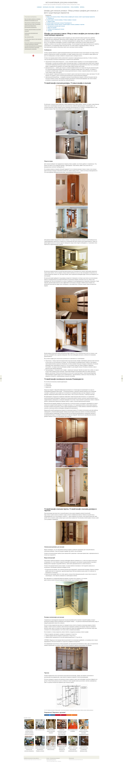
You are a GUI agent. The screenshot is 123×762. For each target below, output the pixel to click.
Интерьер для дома (48, 7)
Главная (39, 7)
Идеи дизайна (75, 7)
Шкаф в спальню (77, 710)
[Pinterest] (60, 715)
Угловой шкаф (72, 710)
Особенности (51, 18)
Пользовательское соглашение (55, 758)
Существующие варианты (65, 710)
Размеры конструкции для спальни (56, 29)
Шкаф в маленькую (90, 710)
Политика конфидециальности (51, 759)
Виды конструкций (52, 27)
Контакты (48, 758)
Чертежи (50, 30)
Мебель (82, 7)
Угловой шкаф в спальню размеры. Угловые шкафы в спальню (61, 20)
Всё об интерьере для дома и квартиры (61, 2)
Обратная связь (71, 758)
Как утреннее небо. (29, 36)
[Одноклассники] (71, 715)
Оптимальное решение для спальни (56, 26)
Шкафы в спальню (83, 710)
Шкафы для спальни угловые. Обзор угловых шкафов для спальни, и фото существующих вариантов (70, 16)
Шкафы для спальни (51, 710)
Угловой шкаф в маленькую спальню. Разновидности (59, 23)
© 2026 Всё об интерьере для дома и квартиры (31, 758)
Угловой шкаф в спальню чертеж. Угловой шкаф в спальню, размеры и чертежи (65, 24)
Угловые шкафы (57, 710)
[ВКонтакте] (49, 715)
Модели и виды (51, 21)
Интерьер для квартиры (62, 7)
